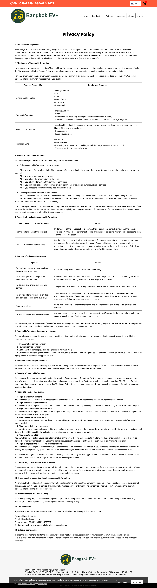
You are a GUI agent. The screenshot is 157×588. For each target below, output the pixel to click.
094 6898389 (34, 570)
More (140, 16)
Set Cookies (122, 582)
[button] (135, 3)
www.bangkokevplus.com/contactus (51, 525)
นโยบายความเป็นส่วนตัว (26, 583)
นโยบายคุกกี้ (42, 583)
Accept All (137, 582)
